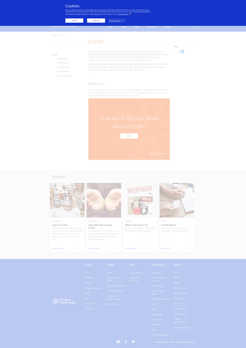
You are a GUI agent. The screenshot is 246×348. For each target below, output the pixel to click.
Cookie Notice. (123, 14)
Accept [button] (74, 20)
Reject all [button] (96, 20)
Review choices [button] (115, 20)
